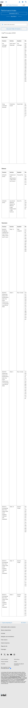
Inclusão (3, 633)
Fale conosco (4, 639)
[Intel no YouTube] (11, 654)
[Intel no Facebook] (1, 654)
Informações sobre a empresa (8, 627)
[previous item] (1, 5)
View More (13, 16)
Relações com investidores (7, 636)
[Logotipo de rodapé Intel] (3, 695)
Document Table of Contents (13, 29)
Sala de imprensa (5, 643)
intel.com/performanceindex (14, 676)
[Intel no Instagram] (14, 654)
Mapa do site (4, 646)
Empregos (3, 649)
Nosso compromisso (6, 630)
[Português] (22, 2)
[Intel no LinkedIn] (8, 654)
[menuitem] (12, 5)
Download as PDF (13, 13)
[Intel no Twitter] (5, 654)
